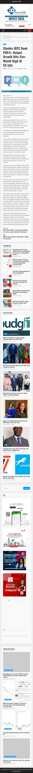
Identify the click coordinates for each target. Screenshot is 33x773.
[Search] (25, 30)
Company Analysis (8, 670)
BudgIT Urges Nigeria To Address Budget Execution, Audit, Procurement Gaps (16, 326)
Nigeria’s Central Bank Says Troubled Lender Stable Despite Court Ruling (16, 464)
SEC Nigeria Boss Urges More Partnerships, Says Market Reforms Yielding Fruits (16, 437)
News (5, 44)
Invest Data (16, 18)
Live (29, 30)
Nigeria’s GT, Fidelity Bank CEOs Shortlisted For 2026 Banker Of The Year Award (16, 409)
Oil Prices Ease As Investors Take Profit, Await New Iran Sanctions (7, 283)
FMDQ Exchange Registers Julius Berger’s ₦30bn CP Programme (15, 237)
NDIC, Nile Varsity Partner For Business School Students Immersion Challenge (16, 381)
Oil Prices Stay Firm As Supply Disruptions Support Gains (7, 303)
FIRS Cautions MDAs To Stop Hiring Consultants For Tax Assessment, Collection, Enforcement (15, 230)
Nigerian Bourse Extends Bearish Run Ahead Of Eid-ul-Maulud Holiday (7, 293)
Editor (5, 68)
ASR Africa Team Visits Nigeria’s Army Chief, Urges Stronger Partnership (16, 353)
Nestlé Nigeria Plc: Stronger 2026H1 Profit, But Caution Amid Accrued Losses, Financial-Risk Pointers (7, 253)
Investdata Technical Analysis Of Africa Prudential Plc (7, 273)
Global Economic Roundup (10, 756)
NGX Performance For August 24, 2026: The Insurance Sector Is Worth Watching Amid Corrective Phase (7, 263)
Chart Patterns (8, 699)
